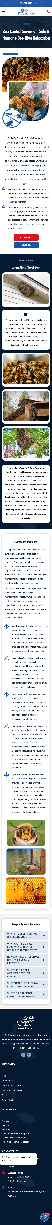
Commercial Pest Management (16, 1133)
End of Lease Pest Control (14, 1137)
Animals (5, 1121)
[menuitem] (26, 1076)
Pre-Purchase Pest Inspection (16, 1142)
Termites (6, 1129)
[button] (3, 11)
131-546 (11, 1166)
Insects (5, 1125)
